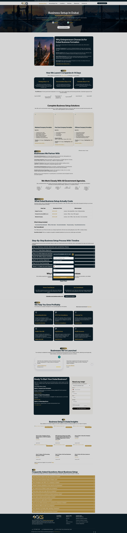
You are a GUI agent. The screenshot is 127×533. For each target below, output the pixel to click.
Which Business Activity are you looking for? (61, 256)
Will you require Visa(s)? (57, 260)
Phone (54, 264)
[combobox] (54, 266)
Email (54, 272)
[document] (63, 266)
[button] (73, 254)
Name (54, 268)
